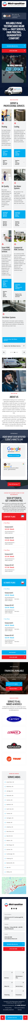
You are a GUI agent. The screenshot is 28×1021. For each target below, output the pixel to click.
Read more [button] (6, 474)
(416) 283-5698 (8, 937)
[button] (25, 1017)
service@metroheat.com (11, 938)
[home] (14, 4)
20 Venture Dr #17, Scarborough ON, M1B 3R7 (14, 918)
